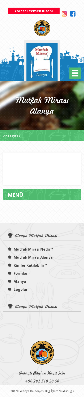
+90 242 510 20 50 (42, 381)
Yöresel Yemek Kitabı (33, 10)
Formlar (21, 273)
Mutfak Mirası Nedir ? (33, 249)
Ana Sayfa (10, 136)
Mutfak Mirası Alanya (33, 257)
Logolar (21, 289)
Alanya (20, 281)
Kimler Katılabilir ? (30, 265)
